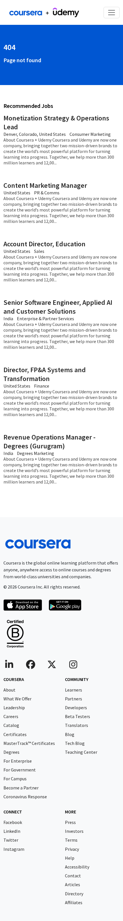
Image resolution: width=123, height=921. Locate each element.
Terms (71, 840)
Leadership (14, 707)
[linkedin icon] (9, 666)
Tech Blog (75, 743)
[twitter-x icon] (51, 666)
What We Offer (17, 699)
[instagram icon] (73, 666)
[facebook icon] (30, 666)
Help (69, 858)
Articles (72, 884)
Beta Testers (77, 716)
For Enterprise (17, 761)
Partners (73, 699)
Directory (74, 893)
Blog (69, 734)
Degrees (11, 752)
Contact (73, 875)
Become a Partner (21, 788)
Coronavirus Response (25, 796)
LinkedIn (11, 831)
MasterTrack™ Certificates (29, 743)
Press (70, 822)
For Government (19, 770)
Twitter (10, 840)
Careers (10, 716)
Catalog (11, 725)
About (9, 690)
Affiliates (73, 902)
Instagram (13, 849)
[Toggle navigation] (112, 12)
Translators (76, 725)
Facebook (12, 822)
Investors (74, 831)
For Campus (15, 778)
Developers (76, 707)
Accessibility (77, 867)
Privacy (72, 849)
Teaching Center (81, 752)
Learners (73, 690)
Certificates (15, 734)
